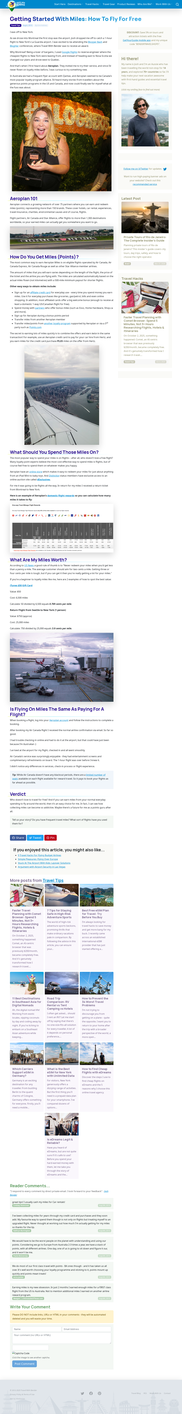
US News (29, 565)
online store (35, 471)
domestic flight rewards (60, 495)
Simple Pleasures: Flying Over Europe (38, 859)
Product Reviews (126, 4)
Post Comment (24, 1364)
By (41, 25)
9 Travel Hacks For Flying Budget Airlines (39, 855)
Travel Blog (136, 1393)
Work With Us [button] (163, 4)
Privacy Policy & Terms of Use (22, 1394)
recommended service (145, 184)
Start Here (59, 4)
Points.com (35, 327)
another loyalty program (57, 323)
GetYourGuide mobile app (137, 40)
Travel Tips (15, 25)
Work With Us (155, 1393)
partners (40, 307)
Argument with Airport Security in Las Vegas (41, 866)
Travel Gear (109, 4)
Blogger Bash (95, 42)
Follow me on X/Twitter (136, 168)
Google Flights (69, 52)
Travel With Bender (29, 1390)
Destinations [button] (74, 4)
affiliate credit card (40, 292)
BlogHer (14, 45)
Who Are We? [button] (144, 4)
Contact (167, 1393)
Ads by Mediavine (17, 1398)
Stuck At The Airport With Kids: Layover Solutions (44, 863)
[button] (177, 4)
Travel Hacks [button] (92, 4)
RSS (145, 1393)
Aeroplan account (58, 720)
